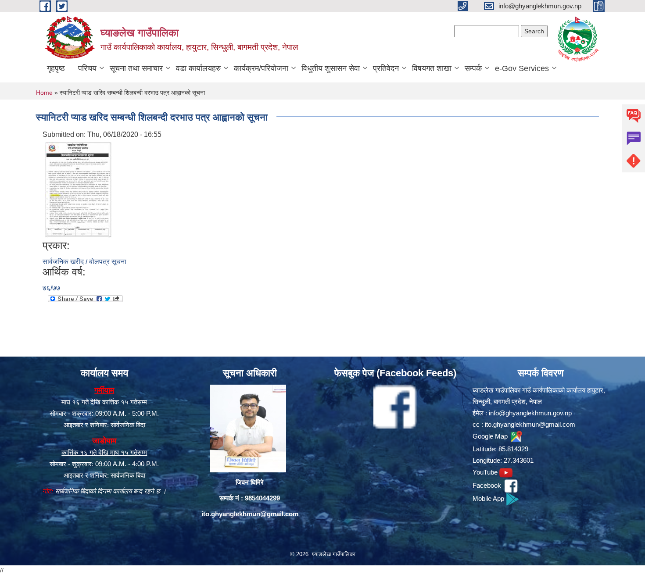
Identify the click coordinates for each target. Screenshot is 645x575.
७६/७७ (51, 288)
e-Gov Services (522, 68)
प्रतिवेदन (386, 68)
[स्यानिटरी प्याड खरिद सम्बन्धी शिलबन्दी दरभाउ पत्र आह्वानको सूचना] (78, 189)
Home (44, 92)
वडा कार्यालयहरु (198, 68)
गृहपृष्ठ (56, 68)
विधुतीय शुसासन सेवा (330, 68)
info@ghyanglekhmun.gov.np (530, 413)
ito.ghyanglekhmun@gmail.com (249, 514)
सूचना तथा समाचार (136, 68)
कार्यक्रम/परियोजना (261, 68)
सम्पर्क (473, 68)
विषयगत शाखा (432, 68)
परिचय (87, 68)
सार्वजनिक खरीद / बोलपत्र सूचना (84, 261)
